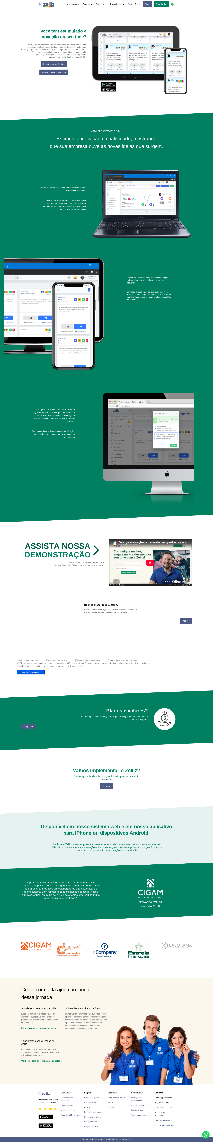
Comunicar (72, 4)
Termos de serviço (162, 1120)
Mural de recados (68, 1110)
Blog (130, 4)
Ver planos (28, 726)
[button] (206, 1135)
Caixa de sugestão (92, 1098)
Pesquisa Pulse (90, 1122)
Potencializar (116, 4)
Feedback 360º (137, 1110)
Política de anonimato (164, 1125)
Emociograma (90, 1102)
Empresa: (112, 660)
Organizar (100, 4)
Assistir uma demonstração (54, 72)
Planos (138, 4)
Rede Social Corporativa (70, 1115)
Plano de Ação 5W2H (116, 1098)
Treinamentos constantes (141, 1115)
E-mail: (49, 660)
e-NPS (87, 1107)
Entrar (147, 4)
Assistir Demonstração (30, 672)
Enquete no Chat (91, 1126)
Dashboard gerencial (139, 1105)
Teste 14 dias (161, 4)
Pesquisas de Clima (92, 1117)
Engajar (86, 4)
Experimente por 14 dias (53, 64)
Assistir (186, 621)
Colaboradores (114, 1107)
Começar (106, 786)
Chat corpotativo (67, 1105)
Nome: (20, 660)
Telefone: (80, 660)
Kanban (111, 1102)
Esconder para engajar (93, 1112)
